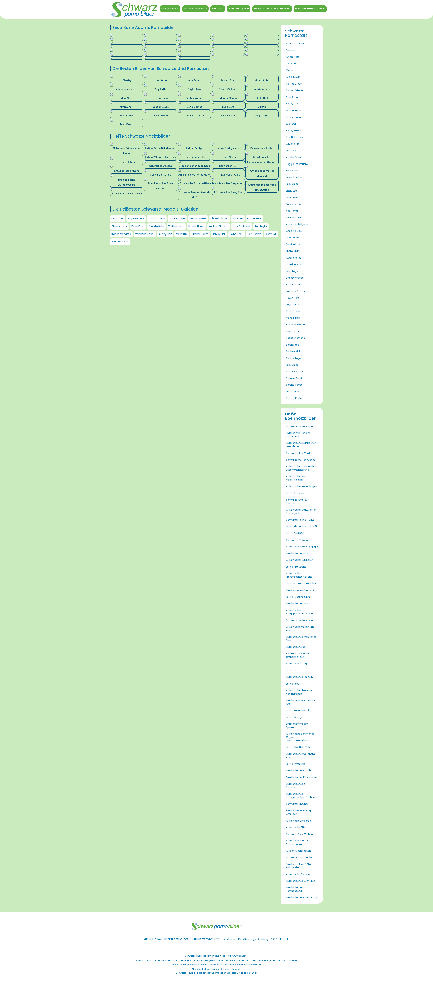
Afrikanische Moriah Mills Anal (300, 628)
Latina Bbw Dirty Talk (298, 747)
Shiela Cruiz (293, 170)
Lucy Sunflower (241, 226)
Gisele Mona (293, 391)
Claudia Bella (156, 226)
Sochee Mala (293, 351)
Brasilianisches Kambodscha (294, 889)
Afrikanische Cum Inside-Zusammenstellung (301, 468)
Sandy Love (292, 103)
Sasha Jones (293, 331)
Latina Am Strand (296, 566)
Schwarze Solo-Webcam (300, 834)
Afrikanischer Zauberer (299, 560)
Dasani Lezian (294, 177)
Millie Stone (292, 97)
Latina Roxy (292, 683)
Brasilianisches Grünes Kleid (302, 590)
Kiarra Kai (271, 234)
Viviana (290, 70)
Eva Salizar (117, 218)
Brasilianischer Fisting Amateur (298, 812)
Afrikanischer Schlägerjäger (302, 546)
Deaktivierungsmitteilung (253, 939)
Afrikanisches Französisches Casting (299, 575)
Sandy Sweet (293, 130)
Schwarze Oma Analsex (300, 857)
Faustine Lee (293, 204)
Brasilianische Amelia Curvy (302, 897)
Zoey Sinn (291, 63)
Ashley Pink (165, 234)
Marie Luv (181, 234)
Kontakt (284, 939)
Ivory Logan (292, 271)
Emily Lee (291, 190)
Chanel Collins (199, 234)
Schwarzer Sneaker (297, 804)
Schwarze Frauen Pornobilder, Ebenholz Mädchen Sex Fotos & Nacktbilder (213, 972)
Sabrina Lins (293, 244)
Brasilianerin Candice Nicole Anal (298, 434)
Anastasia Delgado (297, 224)
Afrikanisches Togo (297, 663)
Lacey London (294, 117)
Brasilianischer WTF (297, 553)
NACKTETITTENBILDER (176, 939)
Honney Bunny (294, 371)
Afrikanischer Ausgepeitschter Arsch (299, 612)
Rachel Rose (254, 218)
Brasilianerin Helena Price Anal (300, 702)
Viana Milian (293, 318)
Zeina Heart (236, 234)
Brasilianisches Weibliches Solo (301, 638)
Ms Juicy (291, 150)
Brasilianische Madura (298, 603)
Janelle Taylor (177, 218)
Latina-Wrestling (295, 764)
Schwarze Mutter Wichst (300, 459)
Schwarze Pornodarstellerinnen (272, 8)
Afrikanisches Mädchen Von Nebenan (299, 692)
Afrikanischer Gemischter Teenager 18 (301, 511)
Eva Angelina (293, 110)
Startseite (217, 8)
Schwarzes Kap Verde (298, 453)
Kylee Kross (137, 226)
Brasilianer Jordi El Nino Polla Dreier (299, 865)
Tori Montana (176, 226)
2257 (274, 939)
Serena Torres (294, 385)
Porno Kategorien (239, 8)
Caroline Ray (293, 264)
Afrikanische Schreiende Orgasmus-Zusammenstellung (300, 737)
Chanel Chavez (219, 218)
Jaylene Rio (292, 144)
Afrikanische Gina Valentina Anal (296, 478)
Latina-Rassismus (296, 493)
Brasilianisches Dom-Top (300, 881)
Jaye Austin (293, 304)
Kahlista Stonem (218, 226)
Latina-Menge (294, 717)
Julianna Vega (156, 218)
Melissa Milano (294, 90)
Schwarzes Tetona (297, 540)
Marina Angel (293, 358)
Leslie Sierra (293, 237)
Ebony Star (292, 251)
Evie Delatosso (294, 137)
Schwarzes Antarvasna (299, 426)
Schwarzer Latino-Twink (300, 520)
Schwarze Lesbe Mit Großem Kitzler (297, 655)
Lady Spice (292, 184)
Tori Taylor (261, 226)
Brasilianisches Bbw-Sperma (298, 725)
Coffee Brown (294, 83)
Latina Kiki (291, 670)
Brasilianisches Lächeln (299, 677)
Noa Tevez (292, 211)
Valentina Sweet (144, 234)
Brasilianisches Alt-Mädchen (297, 785)
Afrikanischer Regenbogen (301, 486)
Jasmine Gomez (295, 291)
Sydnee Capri (294, 378)
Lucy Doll (291, 123)
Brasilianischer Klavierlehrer (302, 777)
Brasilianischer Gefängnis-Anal (301, 755)
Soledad (290, 50)
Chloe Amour (119, 226)
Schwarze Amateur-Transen (298, 501)
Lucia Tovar (293, 77)
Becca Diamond (295, 338)
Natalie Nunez (196, 226)
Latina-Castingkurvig (298, 597)
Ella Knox (238, 218)
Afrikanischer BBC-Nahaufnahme (297, 842)
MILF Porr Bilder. (170, 8)
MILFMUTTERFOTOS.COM (206, 939)
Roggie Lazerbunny (297, 164)
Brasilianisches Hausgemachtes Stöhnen (301, 795)
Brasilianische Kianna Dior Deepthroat (301, 444)
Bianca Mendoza (121, 234)
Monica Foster (294, 398)
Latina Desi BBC (295, 533)
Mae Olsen (292, 197)
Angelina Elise (294, 231)
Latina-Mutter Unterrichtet (301, 583)
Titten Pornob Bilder (195, 8)
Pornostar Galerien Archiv (310, 8)
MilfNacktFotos (152, 939)
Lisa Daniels (254, 234)
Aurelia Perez (293, 157)
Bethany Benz (198, 218)
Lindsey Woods (294, 277)
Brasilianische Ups (296, 647)
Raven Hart (292, 298)
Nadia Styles (293, 311)
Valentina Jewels (296, 43)
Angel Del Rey (136, 218)
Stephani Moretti (296, 324)
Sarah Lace (292, 344)
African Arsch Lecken (298, 850)
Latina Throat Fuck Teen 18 (301, 526)
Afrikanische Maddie (298, 874)
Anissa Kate (293, 57)
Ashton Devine (120, 241)
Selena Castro (294, 217)
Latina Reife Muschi (297, 710)
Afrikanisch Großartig (298, 820)
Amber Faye (293, 284)
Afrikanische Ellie (295, 827)
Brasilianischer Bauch (298, 770)
